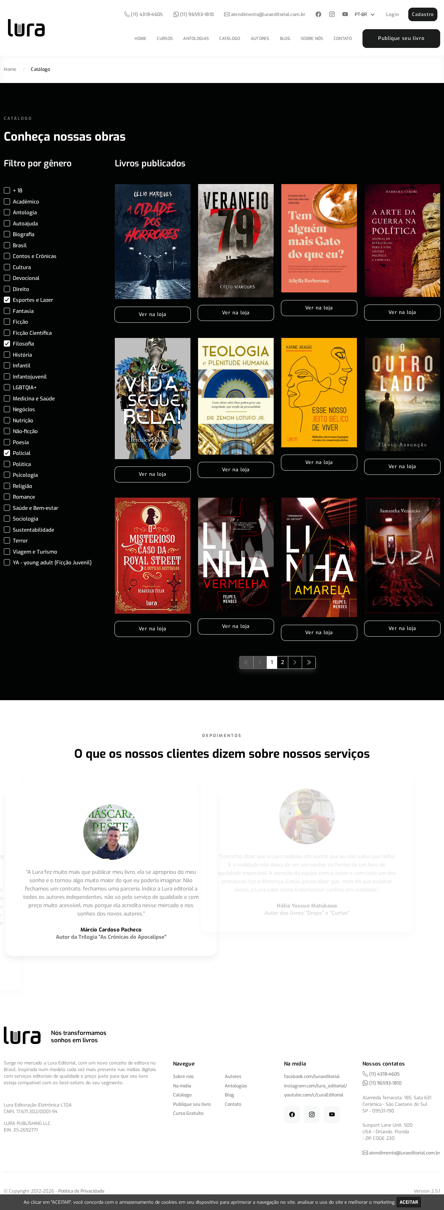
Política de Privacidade (81, 1191)
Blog (285, 38)
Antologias (196, 38)
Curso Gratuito (188, 1113)
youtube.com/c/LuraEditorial (313, 1095)
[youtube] (345, 14)
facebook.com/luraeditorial (312, 1076)
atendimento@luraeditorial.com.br (268, 14)
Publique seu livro (401, 38)
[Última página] (309, 662)
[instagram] (331, 14)
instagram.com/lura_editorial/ (315, 1086)
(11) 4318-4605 (146, 14)
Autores (260, 38)
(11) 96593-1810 (196, 14)
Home (140, 38)
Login (392, 14)
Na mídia (182, 1086)
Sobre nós (312, 38)
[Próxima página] (295, 662)
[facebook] (318, 14)
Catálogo (229, 38)
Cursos (165, 38)
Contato (343, 38)
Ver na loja (152, 314)
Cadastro (423, 14)
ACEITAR (409, 1202)
